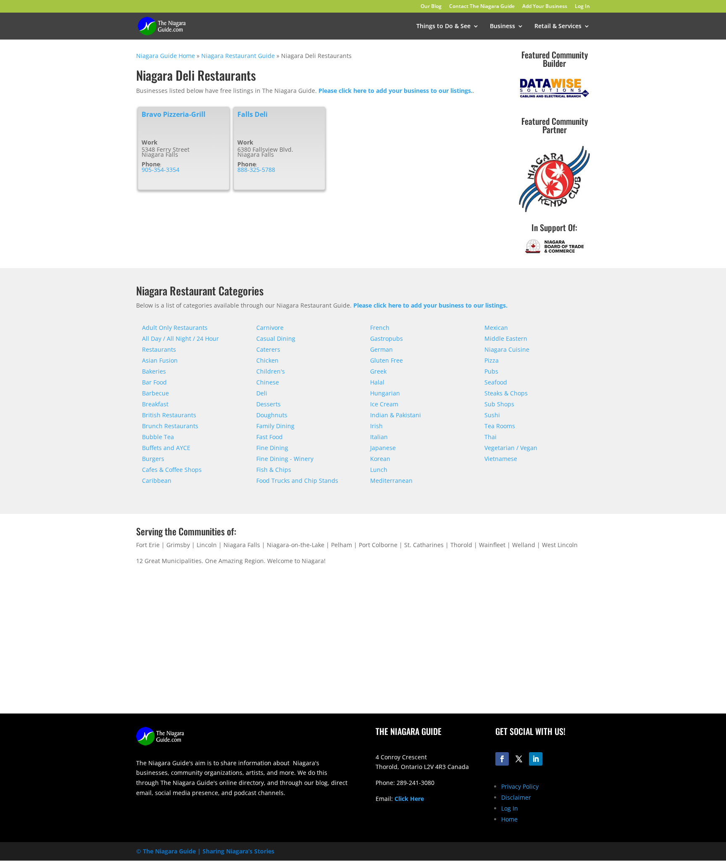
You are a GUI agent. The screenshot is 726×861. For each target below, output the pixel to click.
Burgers (153, 459)
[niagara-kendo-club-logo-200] (554, 212)
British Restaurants (169, 415)
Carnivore (270, 328)
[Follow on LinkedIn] (535, 759)
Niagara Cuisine (506, 349)
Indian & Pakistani (395, 415)
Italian (379, 437)
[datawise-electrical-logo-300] (554, 97)
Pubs (491, 371)
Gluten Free (386, 360)
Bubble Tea (158, 437)
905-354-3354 (160, 169)
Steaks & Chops (506, 393)
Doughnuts (271, 415)
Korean (380, 459)
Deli (261, 393)
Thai (490, 437)
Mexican (496, 328)
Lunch (378, 470)
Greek (378, 371)
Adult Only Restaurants (175, 328)
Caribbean (156, 480)
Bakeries (154, 371)
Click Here (409, 799)
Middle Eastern (505, 338)
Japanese (383, 448)
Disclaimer (516, 797)
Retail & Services (557, 26)
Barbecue (155, 393)
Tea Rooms (499, 426)
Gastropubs (386, 338)
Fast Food (269, 437)
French (379, 328)
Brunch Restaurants (170, 426)
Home (509, 819)
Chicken (267, 360)
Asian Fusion (160, 360)
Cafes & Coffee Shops (172, 470)
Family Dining (275, 426)
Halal (377, 382)
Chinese (267, 382)
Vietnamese (500, 459)
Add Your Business (544, 7)
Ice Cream (384, 404)
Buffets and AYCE (166, 448)
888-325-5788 (256, 169)
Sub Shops (499, 404)
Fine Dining (272, 448)
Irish (376, 426)
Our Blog (431, 7)
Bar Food (154, 382)
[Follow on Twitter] (519, 759)
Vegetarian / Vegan (510, 448)
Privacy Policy (520, 786)
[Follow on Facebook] (502, 759)
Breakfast (155, 404)
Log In (582, 7)
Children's (270, 371)
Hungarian (385, 393)
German (381, 349)
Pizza (491, 360)
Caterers (268, 349)
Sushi (492, 415)
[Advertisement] (483, 647)
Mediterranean (391, 480)
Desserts (268, 404)
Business (502, 26)
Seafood (495, 382)
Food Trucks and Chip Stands (297, 480)
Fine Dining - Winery (284, 459)
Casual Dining (275, 338)
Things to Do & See (443, 26)
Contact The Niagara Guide (482, 7)
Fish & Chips (273, 470)
